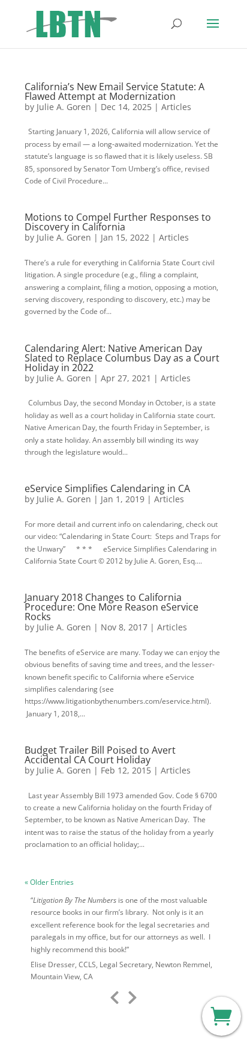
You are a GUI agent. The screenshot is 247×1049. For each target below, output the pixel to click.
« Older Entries (49, 882)
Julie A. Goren (64, 106)
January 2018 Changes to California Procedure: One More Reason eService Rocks (111, 607)
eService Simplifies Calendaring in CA (107, 488)
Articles (176, 106)
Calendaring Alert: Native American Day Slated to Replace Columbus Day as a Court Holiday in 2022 (122, 358)
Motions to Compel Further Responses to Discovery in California (118, 222)
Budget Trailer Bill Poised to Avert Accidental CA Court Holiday (100, 754)
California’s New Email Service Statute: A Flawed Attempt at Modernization (114, 91)
